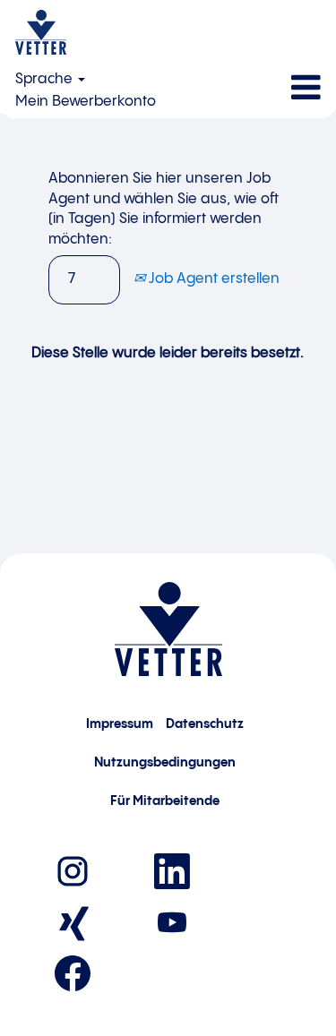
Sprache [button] (45, 79)
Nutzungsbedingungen (165, 763)
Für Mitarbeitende (165, 801)
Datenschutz (205, 724)
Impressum (119, 724)
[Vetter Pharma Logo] (40, 32)
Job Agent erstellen (212, 279)
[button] (280, 88)
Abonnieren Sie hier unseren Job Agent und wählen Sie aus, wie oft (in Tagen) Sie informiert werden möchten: (163, 209)
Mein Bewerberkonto (85, 101)
